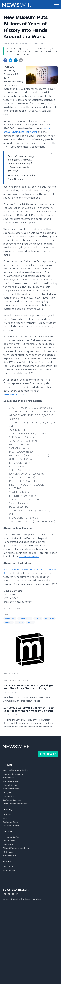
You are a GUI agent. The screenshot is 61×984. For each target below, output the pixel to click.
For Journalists (10, 840)
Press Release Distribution (15, 770)
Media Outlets (9, 855)
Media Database (11, 781)
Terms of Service (11, 899)
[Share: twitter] (10, 60)
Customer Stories (11, 822)
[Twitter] (9, 894)
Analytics (7, 792)
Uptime (37, 899)
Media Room (9, 796)
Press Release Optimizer (15, 803)
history (38, 618)
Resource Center (11, 837)
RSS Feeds (8, 852)
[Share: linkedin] (15, 60)
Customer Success (12, 800)
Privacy (26, 899)
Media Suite (8, 777)
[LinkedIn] (13, 894)
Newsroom (8, 844)
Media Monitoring (11, 789)
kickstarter (49, 618)
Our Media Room (11, 826)
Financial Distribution (13, 774)
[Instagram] (17, 894)
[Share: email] (21, 60)
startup (30, 622)
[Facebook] (5, 894)
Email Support (9, 870)
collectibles (9, 618)
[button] (56, 4)
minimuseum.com (13, 394)
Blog (5, 818)
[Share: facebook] (5, 60)
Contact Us (8, 866)
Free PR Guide (48, 754)
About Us (7, 814)
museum (8, 622)
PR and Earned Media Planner (17, 848)
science (20, 622)
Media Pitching (10, 785)
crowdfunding (24, 618)
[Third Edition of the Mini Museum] (42, 74)
